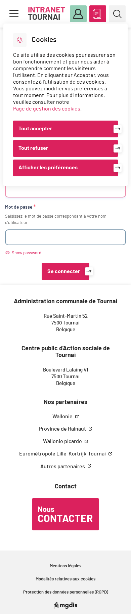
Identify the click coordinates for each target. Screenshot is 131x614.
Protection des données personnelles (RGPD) (65, 592)
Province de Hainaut (63, 429)
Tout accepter (35, 128)
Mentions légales (65, 566)
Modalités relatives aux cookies (65, 579)
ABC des (97, 13)
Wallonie (63, 416)
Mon (78, 13)
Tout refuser (33, 148)
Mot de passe (19, 207)
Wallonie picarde (63, 441)
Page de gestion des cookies (46, 109)
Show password (26, 253)
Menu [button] (13, 13)
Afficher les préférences (48, 167)
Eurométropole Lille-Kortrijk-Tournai (63, 453)
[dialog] (65, 105)
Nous (65, 515)
